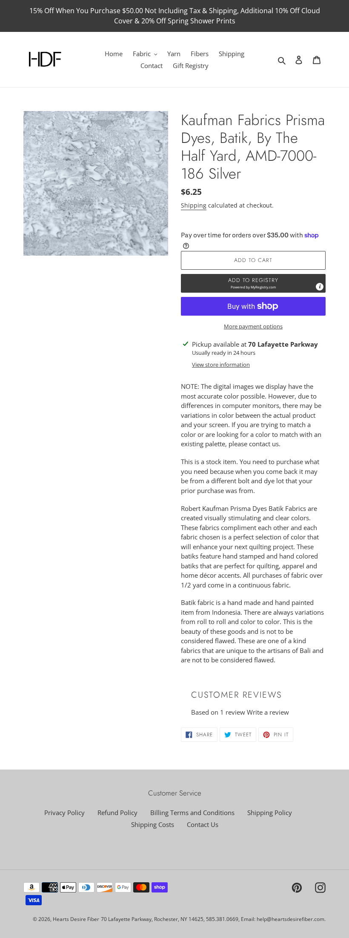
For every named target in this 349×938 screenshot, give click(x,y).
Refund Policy (117, 812)
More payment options (253, 326)
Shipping (193, 205)
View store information (221, 364)
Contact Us (202, 824)
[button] (253, 283)
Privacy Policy (64, 812)
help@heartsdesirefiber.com (290, 919)
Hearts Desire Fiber (76, 919)
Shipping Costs (152, 824)
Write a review (268, 712)
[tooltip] (319, 287)
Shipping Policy (269, 812)
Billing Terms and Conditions (192, 812)
